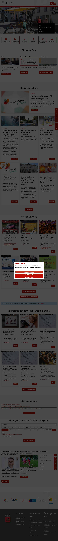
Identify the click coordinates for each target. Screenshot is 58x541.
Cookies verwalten (29, 274)
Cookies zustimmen (29, 277)
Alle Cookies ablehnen (29, 272)
